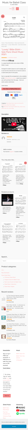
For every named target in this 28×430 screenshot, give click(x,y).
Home (2, 42)
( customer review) (12, 57)
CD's (2, 270)
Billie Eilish (6, 106)
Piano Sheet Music (5, 275)
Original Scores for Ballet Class (12, 279)
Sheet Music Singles (9, 286)
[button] (24, 17)
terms (7, 378)
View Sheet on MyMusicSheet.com (11, 88)
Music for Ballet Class (14, 2)
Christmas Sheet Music (10, 277)
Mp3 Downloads (5, 272)
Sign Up (7, 395)
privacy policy (6, 380)
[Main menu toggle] (17, 8)
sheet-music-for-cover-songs (7, 108)
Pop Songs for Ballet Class (14, 106)
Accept (14, 426)
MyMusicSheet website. (10, 78)
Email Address (7, 368)
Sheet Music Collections (10, 284)
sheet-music (22, 106)
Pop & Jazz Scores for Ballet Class (12, 282)
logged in (12, 151)
